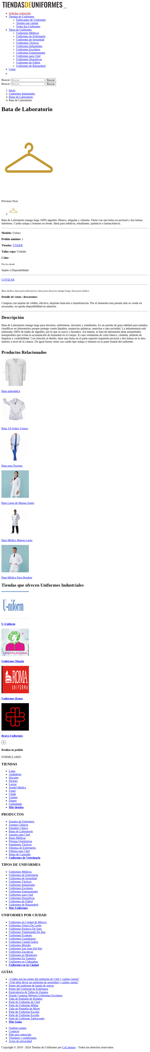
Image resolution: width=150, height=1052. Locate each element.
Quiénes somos (17, 1028)
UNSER (18, 245)
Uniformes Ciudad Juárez (23, 941)
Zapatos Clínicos (18, 824)
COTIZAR (7, 279)
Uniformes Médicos (27, 33)
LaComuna (68, 1047)
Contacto (14, 1031)
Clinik (12, 794)
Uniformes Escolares (28, 49)
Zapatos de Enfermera (21, 821)
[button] (6, 201)
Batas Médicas (17, 837)
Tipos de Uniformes (20, 29)
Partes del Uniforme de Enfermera (28, 988)
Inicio (12, 90)
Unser (12, 790)
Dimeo (13, 800)
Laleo (12, 771)
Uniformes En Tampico (22, 958)
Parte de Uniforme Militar (23, 1005)
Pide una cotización (20, 1034)
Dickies (13, 780)
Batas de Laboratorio (21, 96)
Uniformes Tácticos (27, 42)
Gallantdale (15, 803)
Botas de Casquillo (20, 854)
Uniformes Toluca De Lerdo (25, 925)
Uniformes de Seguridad (30, 39)
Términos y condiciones (22, 1037)
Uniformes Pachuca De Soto (25, 928)
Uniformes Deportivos (29, 59)
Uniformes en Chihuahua (23, 961)
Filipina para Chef (19, 851)
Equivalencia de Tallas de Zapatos (28, 992)
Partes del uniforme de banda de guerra (31, 985)
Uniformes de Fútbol (28, 62)
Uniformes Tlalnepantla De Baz (27, 932)
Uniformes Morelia (20, 945)
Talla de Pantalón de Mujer (24, 1008)
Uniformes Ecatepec (20, 935)
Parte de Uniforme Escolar (24, 1011)
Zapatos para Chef (19, 834)
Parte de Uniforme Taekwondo (26, 1018)
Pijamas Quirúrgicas (20, 841)
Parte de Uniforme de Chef (24, 1002)
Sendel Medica (17, 787)
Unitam (13, 797)
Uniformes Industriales (29, 46)
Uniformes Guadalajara (22, 938)
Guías (12, 69)
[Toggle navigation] (65, 8)
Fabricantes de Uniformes (31, 19)
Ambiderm (15, 774)
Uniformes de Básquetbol (31, 65)
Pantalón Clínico (18, 828)
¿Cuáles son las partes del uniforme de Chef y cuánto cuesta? (44, 979)
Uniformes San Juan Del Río (25, 948)
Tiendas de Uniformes (21, 16)
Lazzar (13, 784)
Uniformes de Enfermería (30, 36)
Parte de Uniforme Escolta (24, 1015)
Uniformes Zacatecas (21, 951)
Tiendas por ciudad (27, 23)
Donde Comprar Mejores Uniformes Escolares (35, 995)
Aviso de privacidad (20, 1041)
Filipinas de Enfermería (22, 847)
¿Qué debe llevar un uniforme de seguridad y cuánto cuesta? (43, 982)
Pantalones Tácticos (20, 844)
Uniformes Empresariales (30, 52)
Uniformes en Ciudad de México (28, 922)
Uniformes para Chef (28, 56)
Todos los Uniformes (28, 26)
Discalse (13, 777)
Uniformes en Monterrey (23, 955)
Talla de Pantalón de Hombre (25, 998)
